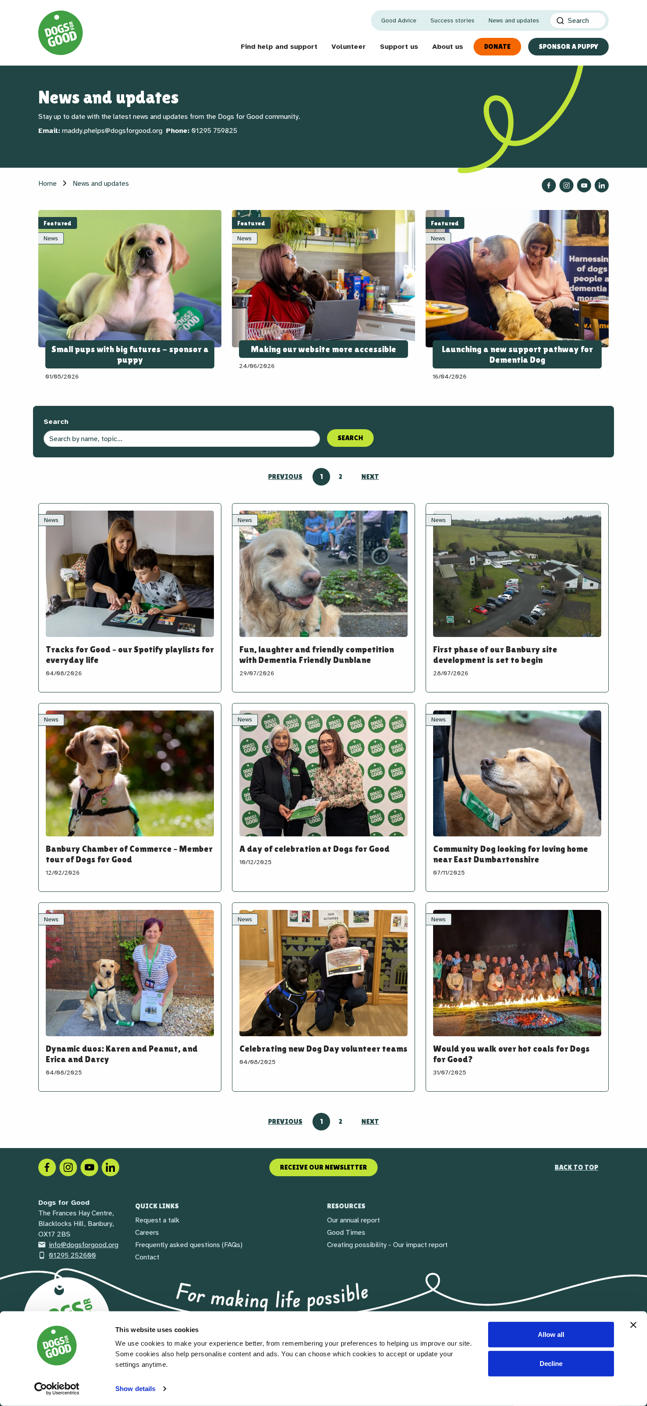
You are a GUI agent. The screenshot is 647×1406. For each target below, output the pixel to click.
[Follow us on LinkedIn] (602, 185)
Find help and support (279, 46)
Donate (497, 46)
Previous (285, 476)
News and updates (514, 20)
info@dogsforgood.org (83, 1244)
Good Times (346, 1232)
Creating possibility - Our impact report (387, 1244)
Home (47, 183)
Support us (399, 46)
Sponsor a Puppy (568, 46)
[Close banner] (633, 1325)
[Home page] (60, 33)
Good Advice (398, 20)
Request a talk (157, 1220)
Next (370, 476)
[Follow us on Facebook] (549, 185)
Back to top (576, 1167)
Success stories (452, 20)
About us (447, 46)
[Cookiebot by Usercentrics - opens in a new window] (57, 1388)
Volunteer (348, 46)
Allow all (551, 1334)
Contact (147, 1257)
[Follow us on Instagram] (566, 185)
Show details (135, 1388)
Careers (147, 1232)
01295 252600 (72, 1255)
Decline (551, 1363)
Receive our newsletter (323, 1167)
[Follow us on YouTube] (584, 185)
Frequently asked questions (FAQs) (189, 1244)
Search (56, 421)
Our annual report (353, 1220)
